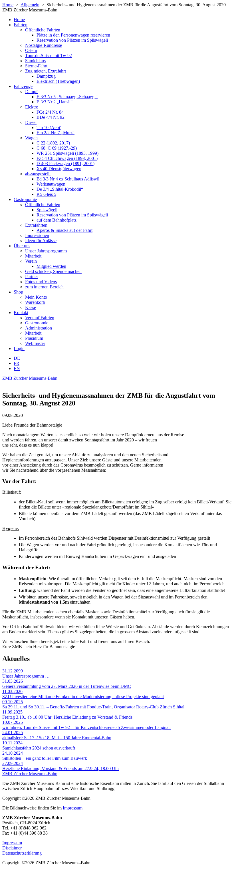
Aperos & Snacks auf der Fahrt (64, 230)
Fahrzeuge (23, 86)
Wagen (31, 137)
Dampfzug (46, 76)
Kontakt (21, 312)
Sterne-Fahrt (36, 65)
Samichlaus (35, 60)
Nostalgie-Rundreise (43, 45)
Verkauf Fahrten (39, 317)
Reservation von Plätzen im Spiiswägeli (72, 40)
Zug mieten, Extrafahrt (45, 71)
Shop (18, 292)
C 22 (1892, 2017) (53, 142)
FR (16, 363)
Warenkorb (35, 302)
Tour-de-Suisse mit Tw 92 (48, 55)
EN (17, 368)
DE (17, 358)
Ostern (31, 50)
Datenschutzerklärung (22, 853)
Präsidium (34, 338)
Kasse (30, 307)
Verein (31, 261)
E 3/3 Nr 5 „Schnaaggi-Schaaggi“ (67, 96)
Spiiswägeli (47, 209)
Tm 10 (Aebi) (49, 127)
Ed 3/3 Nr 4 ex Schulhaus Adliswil (68, 178)
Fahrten (20, 24)
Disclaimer (12, 847)
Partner (31, 276)
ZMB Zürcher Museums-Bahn (29, 378)
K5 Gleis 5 (46, 194)
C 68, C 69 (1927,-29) (57, 148)
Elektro (31, 107)
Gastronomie (25, 199)
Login (19, 348)
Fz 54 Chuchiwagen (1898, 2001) (67, 158)
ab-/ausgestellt (38, 173)
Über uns (22, 245)
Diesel (31, 122)
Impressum (72, 807)
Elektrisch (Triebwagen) (58, 81)
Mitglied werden (51, 266)
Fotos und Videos (41, 281)
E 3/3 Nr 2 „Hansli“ (54, 101)
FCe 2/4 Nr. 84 (50, 112)
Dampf (31, 91)
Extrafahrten (36, 225)
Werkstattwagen (51, 184)
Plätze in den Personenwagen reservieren (73, 35)
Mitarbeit (33, 256)
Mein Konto (36, 297)
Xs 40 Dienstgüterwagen (59, 168)
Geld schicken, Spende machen (53, 271)
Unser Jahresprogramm (46, 250)
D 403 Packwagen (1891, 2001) (65, 163)
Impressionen (37, 235)
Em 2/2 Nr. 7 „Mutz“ (55, 132)
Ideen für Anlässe (41, 240)
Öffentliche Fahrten (42, 29)
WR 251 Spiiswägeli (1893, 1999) (67, 153)
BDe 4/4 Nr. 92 (50, 117)
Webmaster (35, 343)
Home (7, 4)
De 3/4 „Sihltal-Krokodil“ (60, 189)
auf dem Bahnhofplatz (56, 220)
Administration (38, 328)
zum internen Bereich (44, 286)
